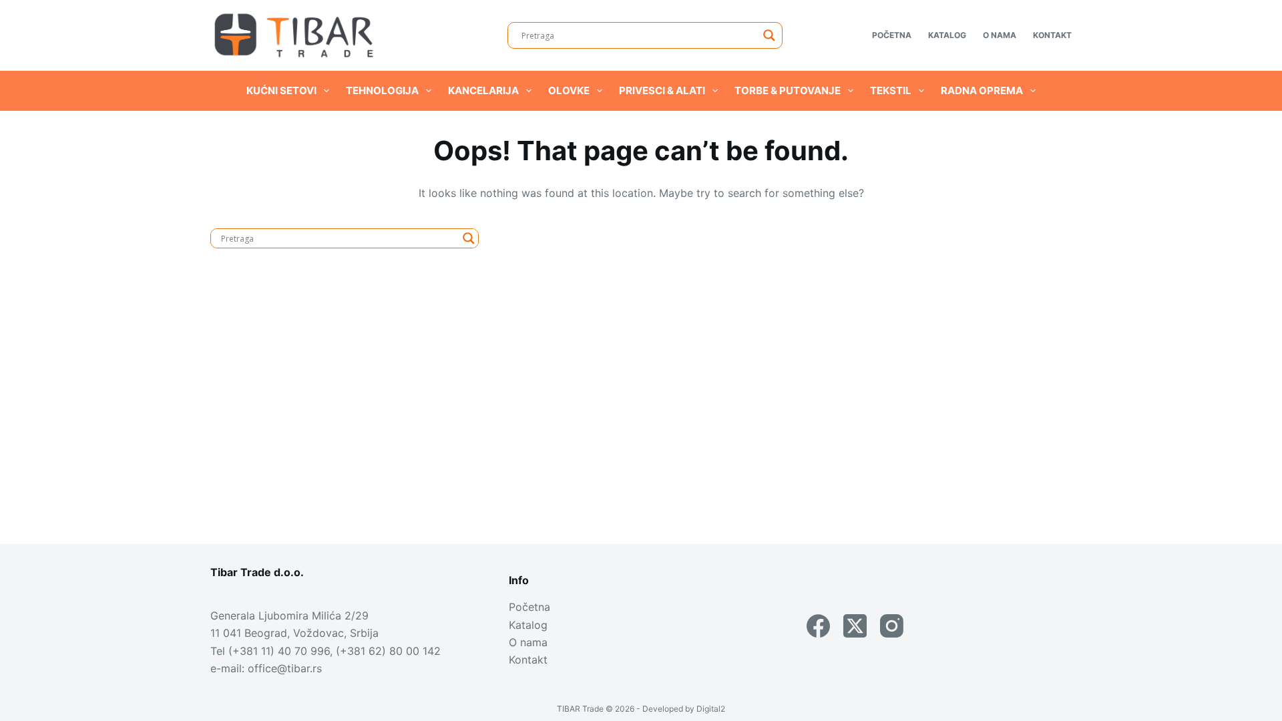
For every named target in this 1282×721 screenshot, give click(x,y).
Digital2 (710, 709)
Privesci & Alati (662, 90)
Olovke (569, 90)
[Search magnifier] (769, 35)
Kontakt (1052, 35)
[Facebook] (818, 626)
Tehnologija (382, 90)
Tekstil (890, 90)
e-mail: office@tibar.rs (266, 668)
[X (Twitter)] (855, 626)
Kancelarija (483, 90)
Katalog (947, 35)
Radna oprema (982, 90)
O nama (999, 35)
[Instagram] (891, 626)
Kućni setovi (281, 90)
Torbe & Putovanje (787, 90)
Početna (891, 35)
